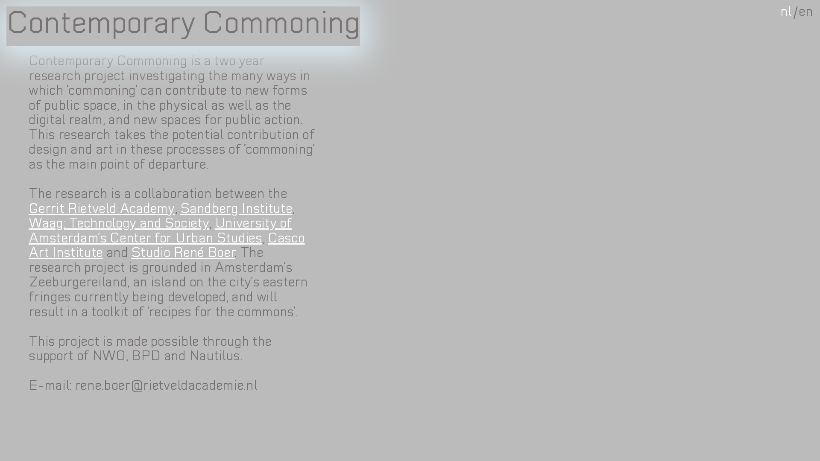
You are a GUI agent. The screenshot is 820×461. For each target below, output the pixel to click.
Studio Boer (182, 253)
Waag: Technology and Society (119, 224)
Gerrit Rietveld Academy (102, 209)
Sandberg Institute (236, 209)
